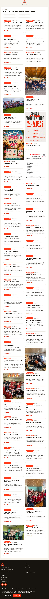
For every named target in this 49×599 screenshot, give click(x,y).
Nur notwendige (7, 595)
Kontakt (3, 579)
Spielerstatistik (4, 577)
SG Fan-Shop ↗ (4, 581)
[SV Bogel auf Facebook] (2, 584)
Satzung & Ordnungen (30, 572)
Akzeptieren (17, 595)
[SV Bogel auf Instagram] (5, 584)
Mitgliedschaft (28, 570)
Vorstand (27, 568)
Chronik (27, 565)
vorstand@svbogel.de (6, 571)
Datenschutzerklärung (25, 592)
